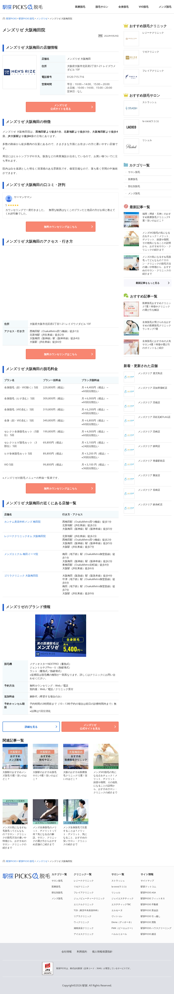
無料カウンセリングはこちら (60, 226)
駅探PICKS (11, 18)
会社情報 (67, 951)
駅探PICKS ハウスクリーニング (156, 928)
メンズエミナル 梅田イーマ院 (21, 554)
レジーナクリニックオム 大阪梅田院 (25, 536)
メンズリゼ (41, 18)
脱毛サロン (101, 6)
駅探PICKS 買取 (148, 922)
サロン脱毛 (57, 880)
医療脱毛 (80, 6)
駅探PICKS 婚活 (148, 934)
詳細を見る (31, 726)
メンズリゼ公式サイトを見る (60, 106)
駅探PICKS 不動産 (149, 904)
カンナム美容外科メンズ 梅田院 (22, 521)
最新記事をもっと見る (148, 282)
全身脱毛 (123, 6)
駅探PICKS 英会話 (149, 910)
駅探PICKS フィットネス (153, 898)
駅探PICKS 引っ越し (150, 916)
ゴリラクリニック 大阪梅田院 (21, 575)
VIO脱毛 (144, 6)
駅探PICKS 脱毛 (26, 18)
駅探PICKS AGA (148, 892)
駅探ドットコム (148, 886)
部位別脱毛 (57, 892)
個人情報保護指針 (102, 951)
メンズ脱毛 (165, 6)
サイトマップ (147, 880)
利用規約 (82, 951)
